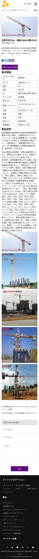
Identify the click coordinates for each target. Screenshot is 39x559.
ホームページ (7, 10)
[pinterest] (17, 547)
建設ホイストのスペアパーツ (14, 513)
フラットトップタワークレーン (14, 520)
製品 (14, 10)
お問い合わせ (32, 489)
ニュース (7, 489)
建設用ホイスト (9, 506)
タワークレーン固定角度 (12, 533)
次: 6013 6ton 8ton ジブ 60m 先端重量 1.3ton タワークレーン (19, 414)
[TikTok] (27, 547)
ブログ (18, 489)
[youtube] (33, 547)
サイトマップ (8, 492)
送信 (19, 469)
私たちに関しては (22, 485)
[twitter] (12, 547)
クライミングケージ (10, 516)
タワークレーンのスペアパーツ (14, 510)
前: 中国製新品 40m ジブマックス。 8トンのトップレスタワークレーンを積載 (19, 408)
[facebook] (7, 547)
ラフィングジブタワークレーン (14, 527)
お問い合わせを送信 (10, 67)
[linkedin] (22, 547)
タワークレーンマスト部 (12, 530)
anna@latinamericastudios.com (22, 556)
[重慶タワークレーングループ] (8, 4)
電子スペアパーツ (10, 523)
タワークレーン (23, 10)
